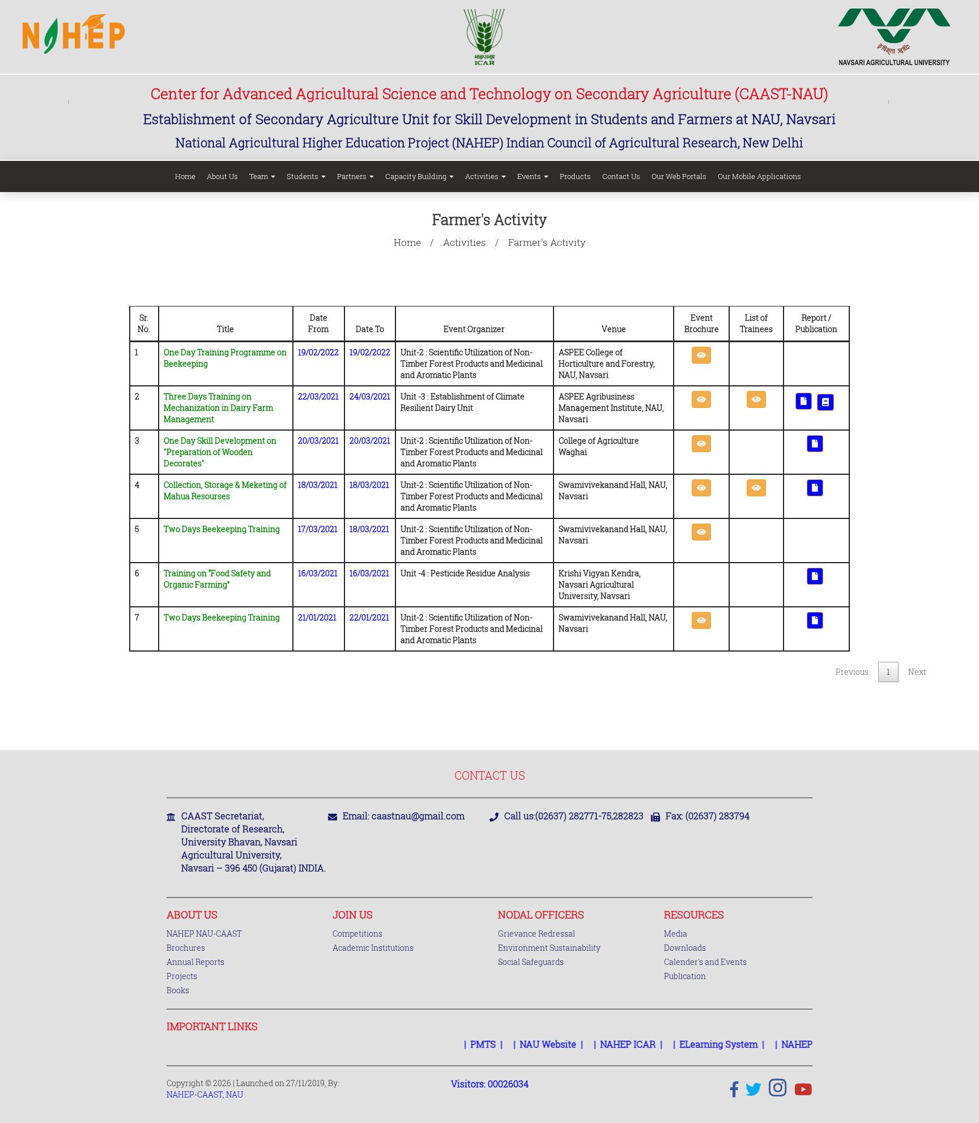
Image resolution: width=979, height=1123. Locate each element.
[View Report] (803, 401)
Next (917, 671)
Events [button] (530, 176)
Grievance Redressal (536, 933)
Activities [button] (482, 176)
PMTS (468, 1044)
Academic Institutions (373, 947)
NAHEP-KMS (794, 1044)
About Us (222, 176)
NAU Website (534, 1044)
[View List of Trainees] (756, 399)
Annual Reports (195, 961)
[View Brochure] (701, 355)
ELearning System (704, 1044)
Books (178, 990)
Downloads (685, 947)
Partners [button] (352, 176)
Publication (685, 976)
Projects (182, 976)
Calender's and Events (705, 961)
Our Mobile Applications (759, 176)
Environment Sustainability (549, 947)
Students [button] (303, 176)
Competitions (357, 933)
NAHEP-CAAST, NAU (205, 1094)
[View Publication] (825, 402)
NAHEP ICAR (613, 1044)
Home (185, 176)
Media (675, 933)
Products (575, 176)
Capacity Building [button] (416, 176)
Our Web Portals (679, 176)
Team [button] (259, 176)
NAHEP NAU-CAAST (204, 933)
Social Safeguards (531, 961)
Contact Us (621, 176)
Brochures (186, 947)
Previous (852, 671)
